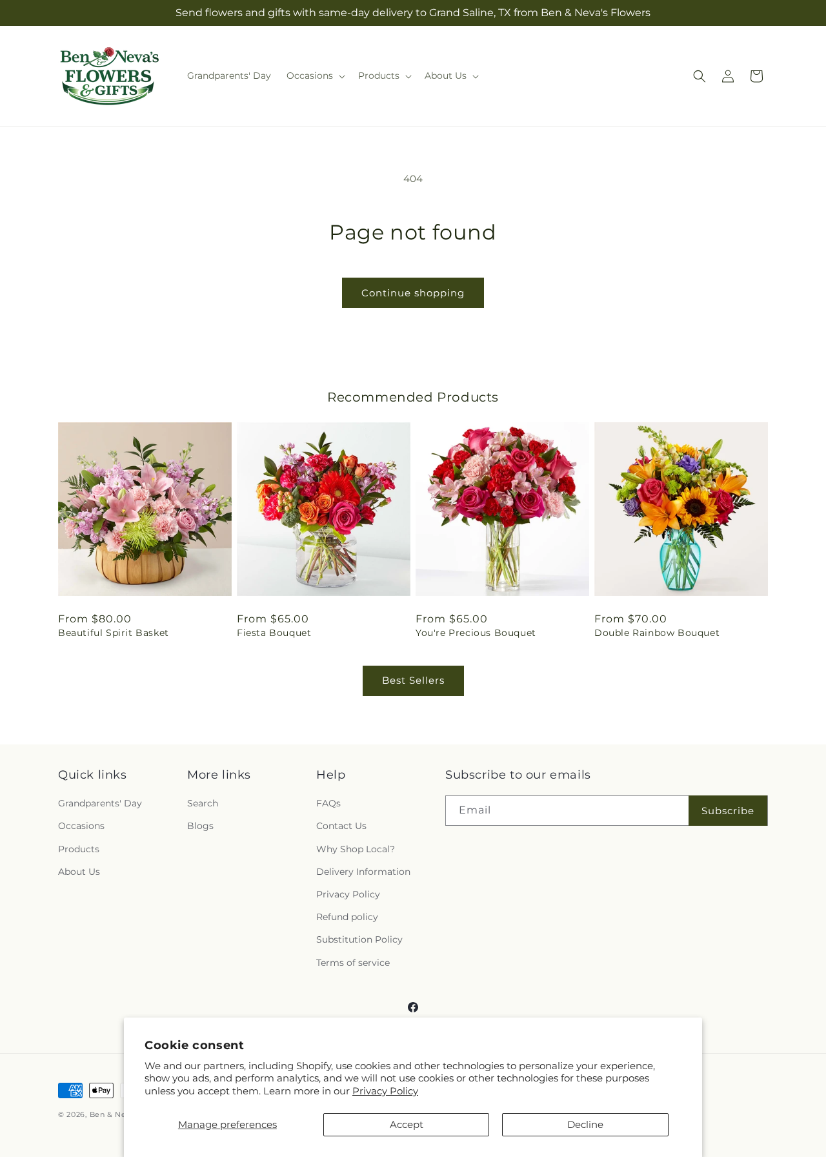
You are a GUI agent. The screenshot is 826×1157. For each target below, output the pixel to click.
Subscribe (727, 810)
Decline (585, 1124)
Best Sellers (413, 680)
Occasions (81, 826)
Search (202, 803)
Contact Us (341, 826)
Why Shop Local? (355, 849)
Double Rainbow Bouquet (657, 633)
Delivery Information (363, 871)
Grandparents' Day (100, 803)
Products (78, 849)
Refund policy (347, 917)
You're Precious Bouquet (476, 633)
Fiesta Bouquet (274, 633)
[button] (314, 75)
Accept (406, 1124)
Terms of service (353, 962)
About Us (79, 871)
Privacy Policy (385, 1091)
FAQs (328, 803)
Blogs (200, 826)
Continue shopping (413, 293)
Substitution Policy (359, 939)
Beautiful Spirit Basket (113, 633)
